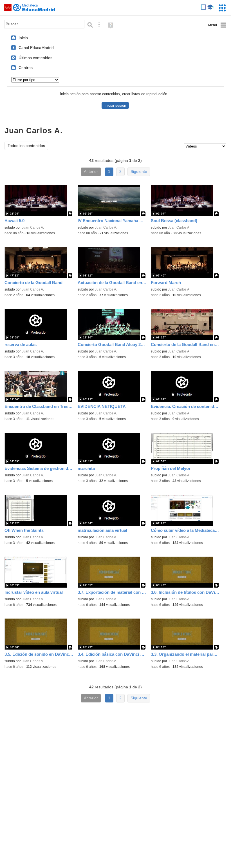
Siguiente (139, 171)
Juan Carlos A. (33, 227)
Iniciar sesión (115, 105)
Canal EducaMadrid (36, 47)
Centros (26, 67)
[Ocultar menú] (217, 25)
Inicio (23, 37)
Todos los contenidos (26, 146)
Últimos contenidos (35, 57)
